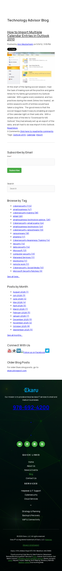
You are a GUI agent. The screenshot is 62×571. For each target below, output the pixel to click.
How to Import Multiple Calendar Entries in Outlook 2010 (28, 35)
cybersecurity (22, 206)
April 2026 (19, 305)
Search (10, 183)
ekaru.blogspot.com (17, 370)
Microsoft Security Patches (27, 271)
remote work (21, 264)
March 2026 (20, 309)
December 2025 (22, 319)
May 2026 (19, 302)
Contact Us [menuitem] (31, 478)
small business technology (28, 226)
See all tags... (13, 276)
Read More (12, 128)
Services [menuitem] (31, 483)
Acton (35, 556)
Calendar (31, 134)
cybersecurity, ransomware (28, 229)
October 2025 (21, 326)
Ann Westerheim (25, 44)
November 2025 (22, 322)
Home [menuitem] (31, 462)
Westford (21, 562)
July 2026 (19, 295)
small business (22, 209)
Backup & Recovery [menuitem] (31, 515)
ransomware (21, 233)
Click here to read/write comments (36, 131)
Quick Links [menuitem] (31, 454)
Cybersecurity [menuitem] (31, 495)
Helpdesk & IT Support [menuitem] (31, 490)
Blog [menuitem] (31, 474)
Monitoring (20, 260)
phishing (19, 236)
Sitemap (49, 539)
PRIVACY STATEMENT (31, 545)
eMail (18, 216)
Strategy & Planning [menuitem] (31, 511)
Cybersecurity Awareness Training (31, 240)
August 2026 (21, 292)
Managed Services (24, 257)
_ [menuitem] (31, 504)
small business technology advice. (31, 219)
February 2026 (21, 312)
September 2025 (23, 329)
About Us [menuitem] (31, 466)
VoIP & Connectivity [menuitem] (31, 519)
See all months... (14, 335)
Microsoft (20, 250)
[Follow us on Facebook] (33, 352)
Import (39, 134)
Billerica (40, 558)
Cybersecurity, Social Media (28, 267)
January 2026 (21, 316)
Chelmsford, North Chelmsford (27, 558)
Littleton (27, 562)
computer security (24, 254)
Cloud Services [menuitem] (31, 499)
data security (21, 247)
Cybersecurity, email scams (28, 223)
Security (19, 243)
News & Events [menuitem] (31, 470)
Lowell (10, 560)
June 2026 (19, 298)
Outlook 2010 (19, 134)
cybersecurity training (25, 212)
